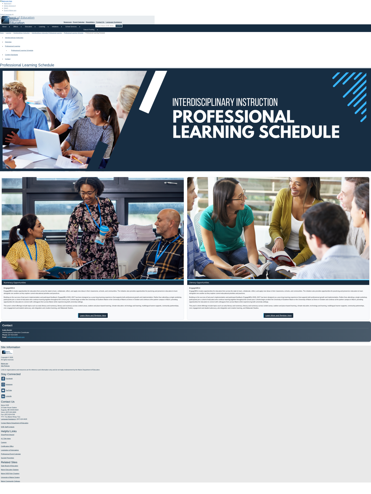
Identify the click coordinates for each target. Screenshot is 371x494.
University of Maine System (10, 477)
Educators (27, 27)
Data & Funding (87, 30)
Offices (14, 27)
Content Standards (11, 55)
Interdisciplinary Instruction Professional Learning (47, 33)
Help (5, 8)
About (3, 27)
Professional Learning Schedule (73, 33)
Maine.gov (4, 363)
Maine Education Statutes (10, 470)
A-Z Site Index (6, 438)
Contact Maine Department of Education (14, 423)
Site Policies (5, 366)
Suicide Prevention (7, 458)
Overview (8, 42)
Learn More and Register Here (93, 315)
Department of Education (17, 17)
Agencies (7, 3)
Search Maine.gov (10, 10)
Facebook (9, 378)
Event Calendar (78, 22)
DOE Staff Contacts (7, 427)
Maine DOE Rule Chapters (10, 473)
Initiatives (54, 27)
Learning (41, 27)
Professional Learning (12, 46)
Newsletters (90, 22)
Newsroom (68, 22)
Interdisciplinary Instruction (21, 33)
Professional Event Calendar (11, 454)
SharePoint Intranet (7, 435)
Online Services (9, 6)
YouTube (9, 390)
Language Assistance (114, 22)
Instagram (9, 384)
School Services (70, 27)
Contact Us (100, 22)
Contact (7, 59)
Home (2, 33)
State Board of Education (9, 466)
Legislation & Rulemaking (10, 450)
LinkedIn (9, 396)
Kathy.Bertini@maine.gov (16, 337)
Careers (3, 442)
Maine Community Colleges (10, 481)
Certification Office (7, 446)
